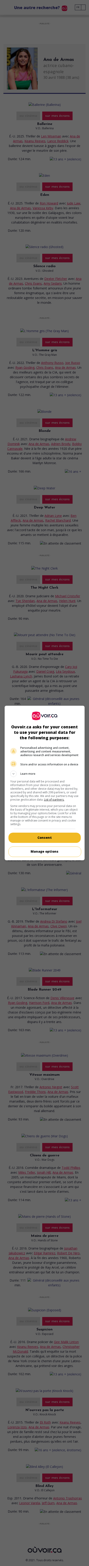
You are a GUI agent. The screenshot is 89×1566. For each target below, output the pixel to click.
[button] (44, 774)
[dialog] (45, 783)
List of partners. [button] (54, 800)
